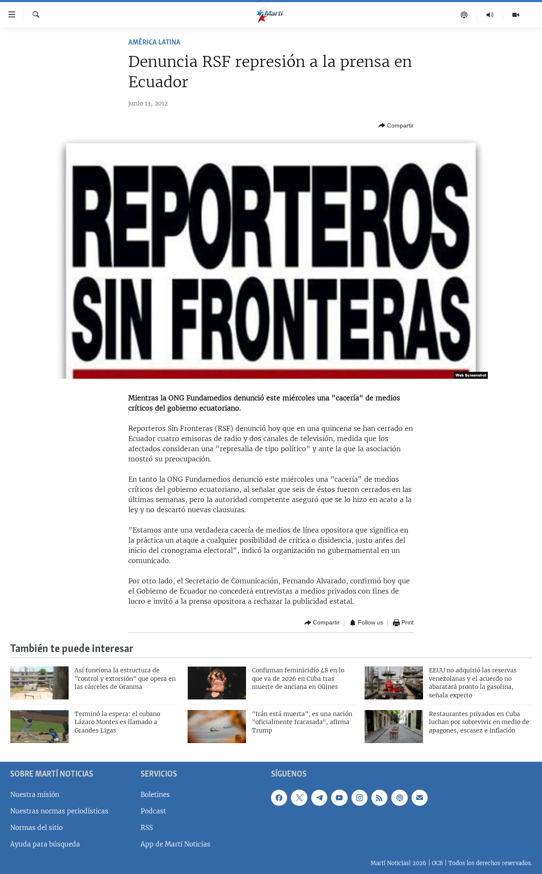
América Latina (154, 42)
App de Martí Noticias (175, 844)
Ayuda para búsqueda (45, 844)
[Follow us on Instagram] (359, 797)
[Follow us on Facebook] (279, 797)
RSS (147, 828)
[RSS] (379, 797)
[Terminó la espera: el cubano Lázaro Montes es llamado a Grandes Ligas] (39, 726)
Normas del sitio (36, 828)
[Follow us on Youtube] (339, 797)
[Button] (396, 125)
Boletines (155, 794)
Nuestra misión (34, 794)
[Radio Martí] (490, 14)
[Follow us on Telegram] (319, 797)
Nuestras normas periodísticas (59, 811)
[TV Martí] (515, 14)
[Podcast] (464, 14)
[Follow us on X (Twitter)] (299, 797)
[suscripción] (420, 797)
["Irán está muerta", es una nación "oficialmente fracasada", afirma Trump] (217, 726)
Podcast (153, 811)
